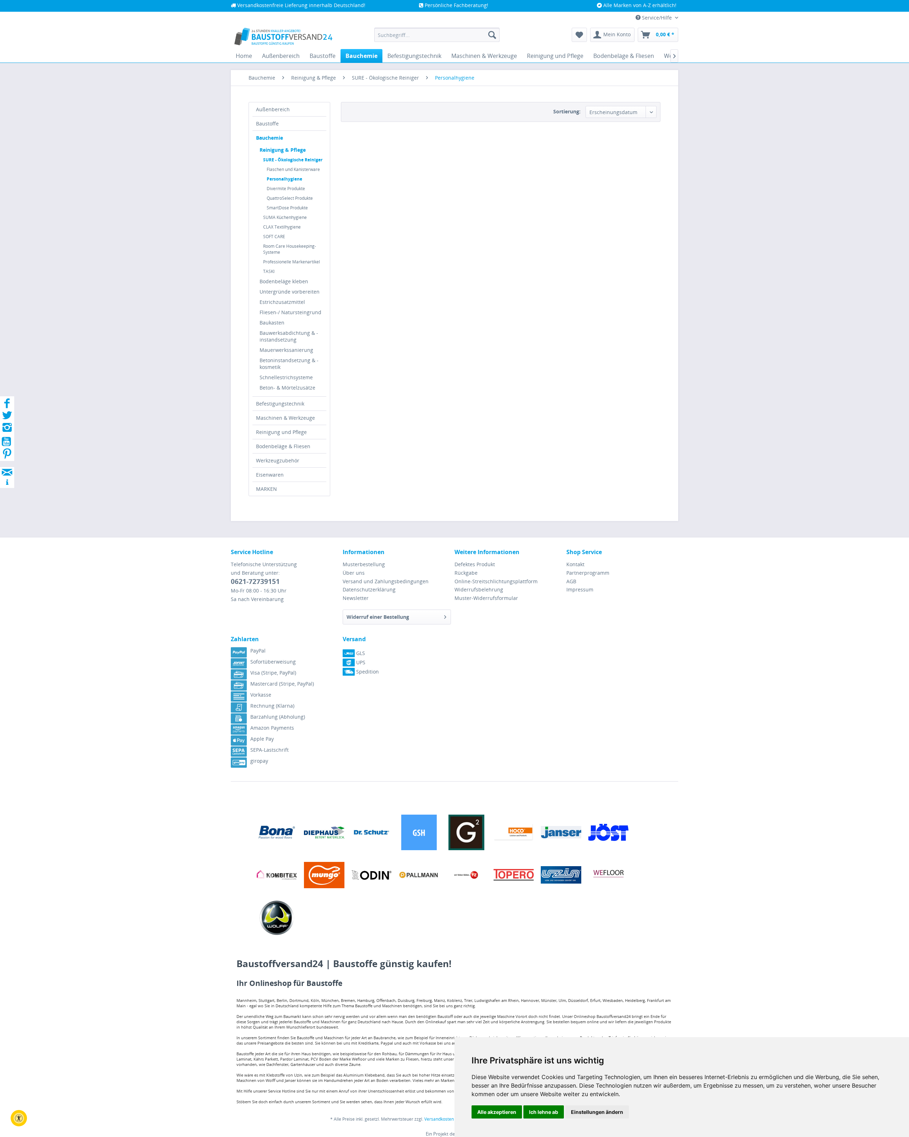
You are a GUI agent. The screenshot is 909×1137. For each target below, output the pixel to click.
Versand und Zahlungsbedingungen (386, 581)
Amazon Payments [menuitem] (272, 727)
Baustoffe (267, 123)
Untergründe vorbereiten (290, 291)
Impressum (579, 589)
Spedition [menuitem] (367, 671)
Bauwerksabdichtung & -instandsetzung (289, 336)
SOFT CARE (274, 237)
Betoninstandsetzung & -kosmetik (289, 363)
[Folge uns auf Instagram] (7, 429)
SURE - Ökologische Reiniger (292, 160)
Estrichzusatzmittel (282, 302)
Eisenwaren (270, 474)
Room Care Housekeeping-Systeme (289, 249)
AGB (571, 581)
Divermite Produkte (286, 189)
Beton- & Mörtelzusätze (287, 387)
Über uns (354, 572)
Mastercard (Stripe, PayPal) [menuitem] (282, 683)
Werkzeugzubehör (277, 460)
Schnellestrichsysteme (286, 377)
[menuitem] (437, 35)
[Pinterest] (7, 456)
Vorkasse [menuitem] (260, 694)
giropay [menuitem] (259, 760)
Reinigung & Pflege (283, 149)
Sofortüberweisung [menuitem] (273, 661)
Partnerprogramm (587, 572)
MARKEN (266, 489)
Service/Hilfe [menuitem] (657, 17)
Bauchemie (269, 137)
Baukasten (272, 322)
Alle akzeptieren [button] (496, 1112)
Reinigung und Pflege (281, 432)
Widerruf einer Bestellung (378, 616)
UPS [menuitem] (360, 662)
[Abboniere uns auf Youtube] (7, 442)
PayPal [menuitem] (258, 650)
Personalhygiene (284, 179)
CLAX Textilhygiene (282, 227)
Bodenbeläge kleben (284, 281)
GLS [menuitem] (360, 653)
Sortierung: (567, 111)
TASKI (268, 271)
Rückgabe (466, 572)
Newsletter (356, 598)
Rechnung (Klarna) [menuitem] (272, 705)
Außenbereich (273, 109)
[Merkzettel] (579, 35)
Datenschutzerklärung (369, 589)
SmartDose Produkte (287, 208)
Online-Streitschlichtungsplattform (496, 581)
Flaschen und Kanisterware (293, 169)
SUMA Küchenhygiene (285, 217)
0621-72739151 (255, 581)
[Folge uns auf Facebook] (7, 405)
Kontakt (575, 564)
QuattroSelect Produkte (290, 198)
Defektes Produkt (474, 564)
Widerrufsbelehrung (478, 589)
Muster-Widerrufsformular (486, 598)
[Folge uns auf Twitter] (7, 417)
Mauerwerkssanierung (286, 350)
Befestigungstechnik (280, 403)
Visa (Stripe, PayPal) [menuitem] (273, 672)
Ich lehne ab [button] (543, 1112)
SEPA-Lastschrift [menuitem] (269, 749)
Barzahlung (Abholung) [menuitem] (277, 716)
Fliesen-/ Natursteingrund (290, 312)
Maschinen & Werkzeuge (285, 417)
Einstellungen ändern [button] (597, 1112)
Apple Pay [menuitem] (262, 738)
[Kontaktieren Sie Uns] (7, 465)
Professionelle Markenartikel (291, 262)
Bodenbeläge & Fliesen (283, 446)
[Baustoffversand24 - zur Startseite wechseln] (283, 36)
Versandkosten (439, 1119)
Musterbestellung (364, 564)
